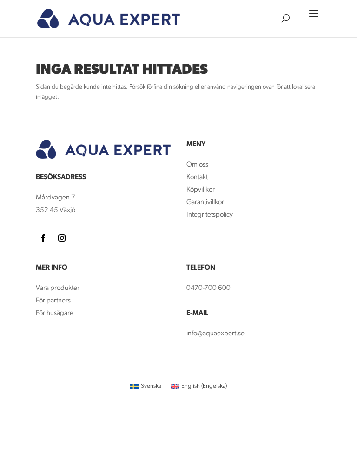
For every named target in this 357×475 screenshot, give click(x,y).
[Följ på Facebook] (43, 238)
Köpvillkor (200, 189)
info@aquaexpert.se (215, 333)
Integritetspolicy (209, 215)
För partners (53, 300)
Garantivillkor (205, 202)
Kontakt (197, 177)
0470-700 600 (208, 288)
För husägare (55, 313)
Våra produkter (57, 288)
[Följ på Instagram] (61, 238)
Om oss (197, 164)
